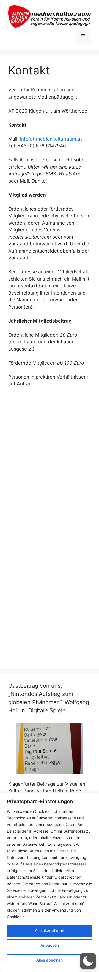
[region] (49, 882)
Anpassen (49, 945)
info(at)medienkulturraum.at (51, 139)
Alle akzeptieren (49, 930)
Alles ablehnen (49, 960)
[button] (88, 961)
